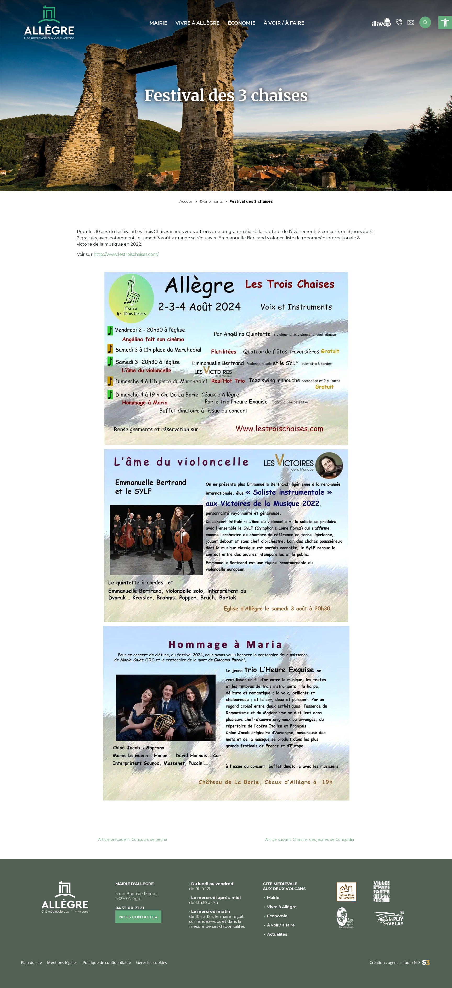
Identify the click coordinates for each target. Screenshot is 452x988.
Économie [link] (277, 915)
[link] (445, 22)
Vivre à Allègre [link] (282, 906)
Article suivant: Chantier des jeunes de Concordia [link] (309, 839)
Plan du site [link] (31, 962)
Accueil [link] (186, 201)
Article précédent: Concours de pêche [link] (132, 839)
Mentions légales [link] (62, 962)
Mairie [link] (273, 897)
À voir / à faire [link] (281, 925)
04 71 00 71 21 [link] (129, 907)
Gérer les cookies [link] (151, 962)
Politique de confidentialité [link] (107, 962)
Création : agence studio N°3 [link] (395, 962)
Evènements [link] (211, 201)
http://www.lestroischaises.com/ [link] (126, 254)
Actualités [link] (277, 934)
